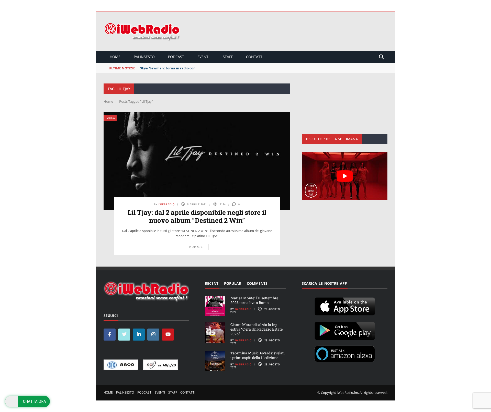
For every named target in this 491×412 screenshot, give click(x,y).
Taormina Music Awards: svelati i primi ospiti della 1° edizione (257, 355)
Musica (111, 118)
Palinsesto (144, 56)
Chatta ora (34, 401)
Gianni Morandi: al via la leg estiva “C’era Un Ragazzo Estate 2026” (256, 329)
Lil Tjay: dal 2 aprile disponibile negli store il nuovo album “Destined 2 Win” (197, 216)
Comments (257, 283)
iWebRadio (167, 204)
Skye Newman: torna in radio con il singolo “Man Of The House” (192, 68)
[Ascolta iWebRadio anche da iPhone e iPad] (345, 305)
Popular (232, 283)
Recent (211, 283)
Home (115, 56)
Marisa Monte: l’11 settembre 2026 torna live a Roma (254, 300)
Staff (228, 56)
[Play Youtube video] (344, 176)
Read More (197, 247)
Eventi (203, 56)
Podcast (176, 56)
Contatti (254, 56)
